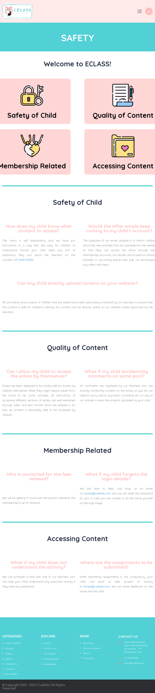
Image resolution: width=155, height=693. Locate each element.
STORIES (8, 654)
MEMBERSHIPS (50, 664)
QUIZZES (9, 648)
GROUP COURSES (51, 659)
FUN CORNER (49, 654)
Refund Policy (88, 643)
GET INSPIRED (11, 674)
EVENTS (47, 643)
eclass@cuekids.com (97, 493)
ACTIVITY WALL (50, 648)
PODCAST (9, 659)
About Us (86, 653)
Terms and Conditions (92, 648)
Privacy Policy (88, 658)
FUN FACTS (10, 669)
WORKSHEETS (11, 664)
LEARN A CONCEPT (13, 643)
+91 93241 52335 (23, 260)
